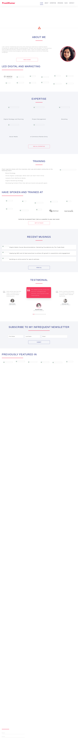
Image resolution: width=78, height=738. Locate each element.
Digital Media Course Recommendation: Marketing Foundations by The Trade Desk (36, 247)
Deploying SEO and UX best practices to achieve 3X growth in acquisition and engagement (39, 253)
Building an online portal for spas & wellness (24, 259)
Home (34, 732)
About (34, 735)
